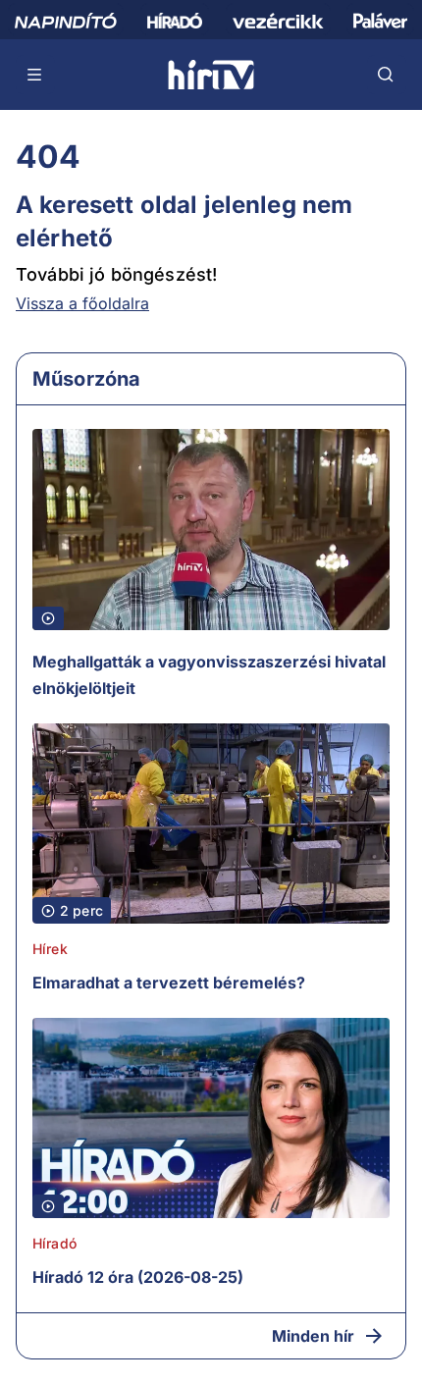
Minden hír (313, 1336)
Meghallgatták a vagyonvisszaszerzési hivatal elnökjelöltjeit (209, 675)
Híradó (54, 1243)
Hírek (50, 948)
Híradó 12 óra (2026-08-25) (137, 1277)
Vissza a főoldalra (82, 303)
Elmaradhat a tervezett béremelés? (168, 982)
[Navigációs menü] (35, 74)
